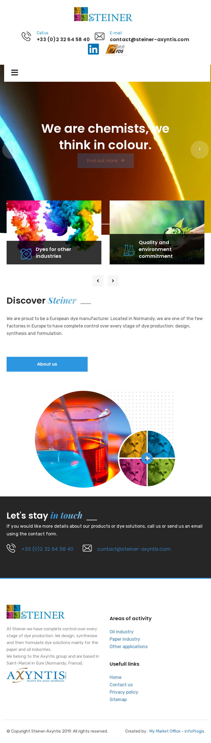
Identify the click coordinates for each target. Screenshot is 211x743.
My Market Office (165, 731)
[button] (11, 150)
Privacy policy (124, 692)
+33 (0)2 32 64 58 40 (47, 549)
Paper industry (125, 639)
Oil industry (122, 631)
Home (115, 677)
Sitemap (118, 699)
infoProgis (194, 731)
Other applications (129, 646)
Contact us (121, 684)
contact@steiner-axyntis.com (134, 549)
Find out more (103, 171)
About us (47, 364)
